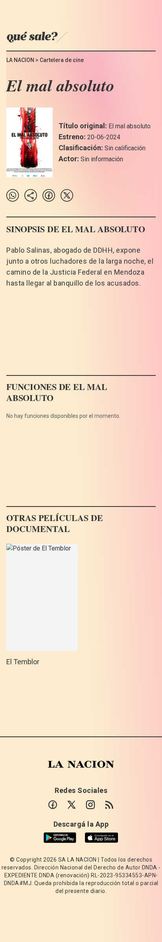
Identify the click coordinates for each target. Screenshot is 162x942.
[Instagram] (90, 804)
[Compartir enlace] (30, 195)
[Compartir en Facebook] (48, 195)
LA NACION (20, 60)
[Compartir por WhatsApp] (12, 195)
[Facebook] (52, 804)
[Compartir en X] (67, 195)
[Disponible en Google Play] (60, 837)
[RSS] (109, 804)
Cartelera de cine (62, 60)
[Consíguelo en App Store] (101, 838)
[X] (71, 804)
